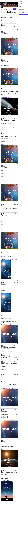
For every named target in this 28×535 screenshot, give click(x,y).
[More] (17, 29)
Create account (23, 14)
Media (3, 19)
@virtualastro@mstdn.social (3, 9)
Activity (1, 19)
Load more (9, 503)
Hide (16, 68)
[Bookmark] (13, 29)
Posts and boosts (3, 21)
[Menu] (17, 9)
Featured (6, 19)
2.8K (1, 11)
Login (23, 15)
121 (4, 11)
